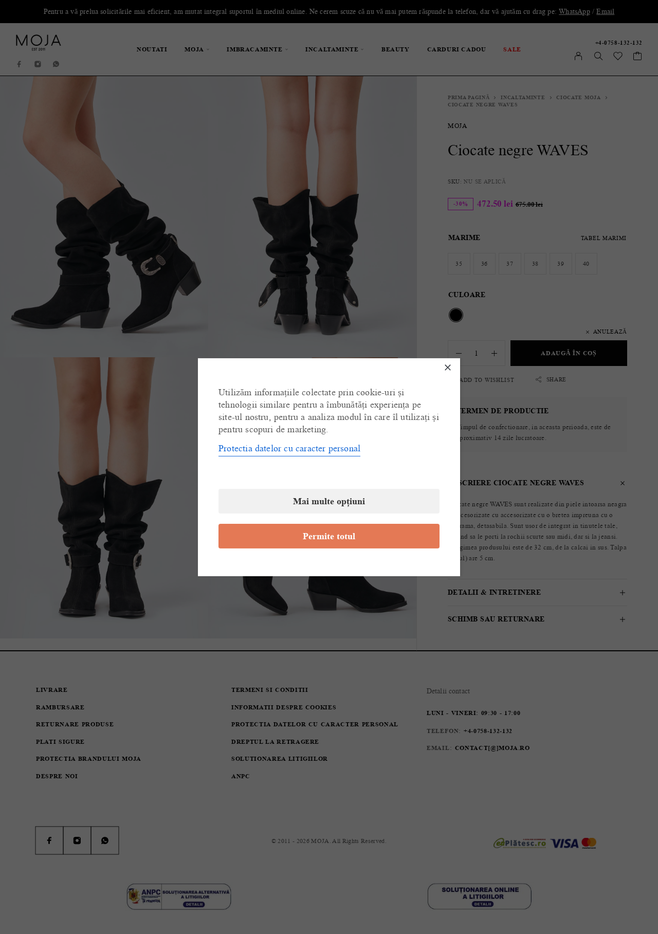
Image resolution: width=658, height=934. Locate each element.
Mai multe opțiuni (329, 501)
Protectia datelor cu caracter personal (289, 448)
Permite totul (329, 536)
